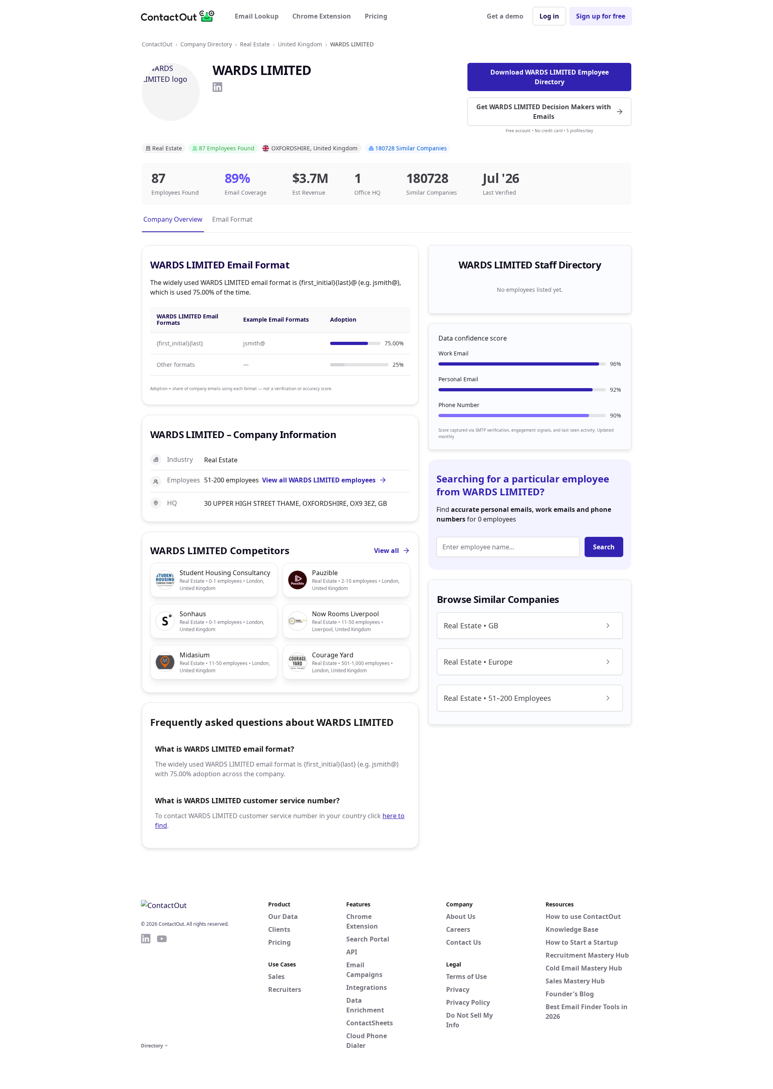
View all (386, 550)
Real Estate (255, 44)
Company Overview (173, 219)
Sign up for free (600, 16)
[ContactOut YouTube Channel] (162, 986)
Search (604, 546)
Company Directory (206, 44)
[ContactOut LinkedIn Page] (146, 986)
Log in (549, 16)
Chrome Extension (321, 16)
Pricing (376, 16)
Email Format (232, 219)
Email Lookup (257, 16)
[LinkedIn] (217, 87)
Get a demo (505, 16)
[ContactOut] (180, 16)
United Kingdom (300, 44)
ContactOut (157, 44)
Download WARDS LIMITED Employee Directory (549, 77)
